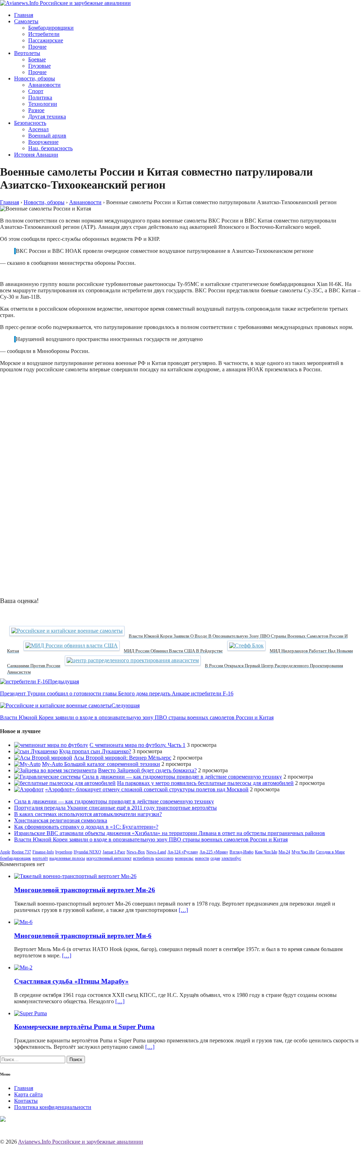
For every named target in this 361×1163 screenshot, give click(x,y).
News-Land (156, 852)
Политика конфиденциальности (52, 1107)
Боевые (37, 59)
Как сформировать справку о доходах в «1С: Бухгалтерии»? (86, 827)
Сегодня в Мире (330, 852)
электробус (231, 858)
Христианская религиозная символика (60, 820)
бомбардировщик (15, 858)
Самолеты (26, 21)
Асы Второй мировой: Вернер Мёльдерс (122, 758)
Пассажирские (45, 40)
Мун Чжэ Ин (303, 852)
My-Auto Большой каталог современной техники (101, 764)
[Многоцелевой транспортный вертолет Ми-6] (23, 922)
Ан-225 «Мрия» (214, 852)
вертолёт (40, 858)
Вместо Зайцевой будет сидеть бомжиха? (147, 770)
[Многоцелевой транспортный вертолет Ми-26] (75, 876)
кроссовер (164, 858)
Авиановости (44, 85)
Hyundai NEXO (87, 852)
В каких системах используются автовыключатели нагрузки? (88, 814)
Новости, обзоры (34, 78)
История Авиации (36, 155)
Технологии (42, 104)
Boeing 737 (21, 852)
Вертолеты (27, 53)
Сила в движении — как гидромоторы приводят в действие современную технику (182, 777)
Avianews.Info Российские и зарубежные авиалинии (80, 1142)
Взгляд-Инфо (241, 852)
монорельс (184, 858)
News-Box (136, 852)
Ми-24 (284, 852)
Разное (36, 110)
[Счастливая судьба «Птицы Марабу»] (23, 967)
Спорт (35, 91)
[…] (183, 910)
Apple (5, 852)
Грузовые (39, 66)
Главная (23, 15)
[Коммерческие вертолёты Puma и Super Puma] (30, 1013)
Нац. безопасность (50, 148)
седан (215, 858)
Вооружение (43, 142)
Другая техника (47, 117)
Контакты (26, 1101)
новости (202, 858)
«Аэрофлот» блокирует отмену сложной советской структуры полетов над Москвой (147, 789)
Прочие (37, 47)
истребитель (143, 858)
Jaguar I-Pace (114, 852)
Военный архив (47, 136)
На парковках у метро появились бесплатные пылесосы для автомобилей (205, 783)
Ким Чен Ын (266, 852)
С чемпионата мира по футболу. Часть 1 (137, 745)
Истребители (44, 34)
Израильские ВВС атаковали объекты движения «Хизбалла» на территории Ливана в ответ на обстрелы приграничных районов (169, 833)
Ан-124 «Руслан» (182, 852)
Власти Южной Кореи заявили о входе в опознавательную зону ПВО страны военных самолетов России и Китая (151, 839)
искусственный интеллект (108, 858)
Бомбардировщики (51, 28)
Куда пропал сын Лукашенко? (95, 751)
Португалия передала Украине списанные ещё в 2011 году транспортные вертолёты (115, 808)
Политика (40, 98)
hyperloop (63, 852)
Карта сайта (28, 1094)
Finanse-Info (43, 852)
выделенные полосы (67, 858)
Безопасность (30, 123)
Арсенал (38, 129)
